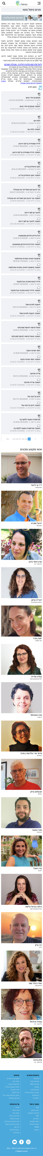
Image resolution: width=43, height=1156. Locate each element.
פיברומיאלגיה (35, 1090)
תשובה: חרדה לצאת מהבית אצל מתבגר (25, 290)
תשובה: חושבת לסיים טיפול (30, 313)
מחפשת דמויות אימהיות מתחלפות (27, 259)
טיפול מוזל (16, 1081)
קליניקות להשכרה (13, 1084)
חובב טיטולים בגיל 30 (32, 167)
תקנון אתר (15, 1113)
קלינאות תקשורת (33, 1113)
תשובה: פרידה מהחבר (32, 382)
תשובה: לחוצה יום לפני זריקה (29, 221)
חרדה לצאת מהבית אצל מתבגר (28, 282)
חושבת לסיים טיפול (33, 305)
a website (21, 1151)
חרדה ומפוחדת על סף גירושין (29, 144)
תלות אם (37, 121)
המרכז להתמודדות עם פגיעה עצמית (21, 82)
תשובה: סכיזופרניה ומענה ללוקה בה (27, 428)
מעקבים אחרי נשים (33, 98)
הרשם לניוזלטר (14, 1130)
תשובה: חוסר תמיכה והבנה (30, 359)
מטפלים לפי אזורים (13, 1078)
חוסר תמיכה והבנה (33, 351)
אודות (17, 1107)
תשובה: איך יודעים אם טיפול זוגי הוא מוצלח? (23, 198)
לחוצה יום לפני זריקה (32, 213)
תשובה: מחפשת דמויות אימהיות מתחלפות (24, 267)
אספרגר (36, 1087)
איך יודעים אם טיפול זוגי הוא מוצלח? (26, 190)
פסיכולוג (36, 1078)
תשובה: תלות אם (34, 129)
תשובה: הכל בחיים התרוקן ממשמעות (26, 244)
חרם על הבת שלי (33, 396)
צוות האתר (15, 1110)
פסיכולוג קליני (34, 1081)
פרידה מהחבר (35, 374)
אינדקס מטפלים (14, 1098)
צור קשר (16, 1127)
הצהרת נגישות (14, 1119)
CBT (37, 1107)
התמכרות (36, 1098)
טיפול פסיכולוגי (34, 1124)
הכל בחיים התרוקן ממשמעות (29, 236)
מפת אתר (16, 1132)
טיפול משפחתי (34, 1121)
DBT (37, 1116)
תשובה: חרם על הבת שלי (30, 405)
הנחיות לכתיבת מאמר (12, 1124)
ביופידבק (36, 1119)
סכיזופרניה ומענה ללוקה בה (30, 419)
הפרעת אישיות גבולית (32, 1092)
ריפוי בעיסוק (35, 1110)
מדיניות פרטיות (14, 1116)
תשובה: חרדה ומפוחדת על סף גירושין (26, 152)
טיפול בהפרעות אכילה (12, 1087)
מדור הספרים (15, 1090)
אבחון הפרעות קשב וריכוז (11, 1095)
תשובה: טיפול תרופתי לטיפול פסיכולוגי (25, 336)
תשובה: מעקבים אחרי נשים (30, 106)
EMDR (37, 1127)
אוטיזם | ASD (34, 1084)
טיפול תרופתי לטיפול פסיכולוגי (28, 328)
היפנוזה (36, 1130)
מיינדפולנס (35, 1095)
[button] (4, 3)
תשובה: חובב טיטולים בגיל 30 (29, 175)
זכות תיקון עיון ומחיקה (11, 1121)
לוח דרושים (15, 1092)
